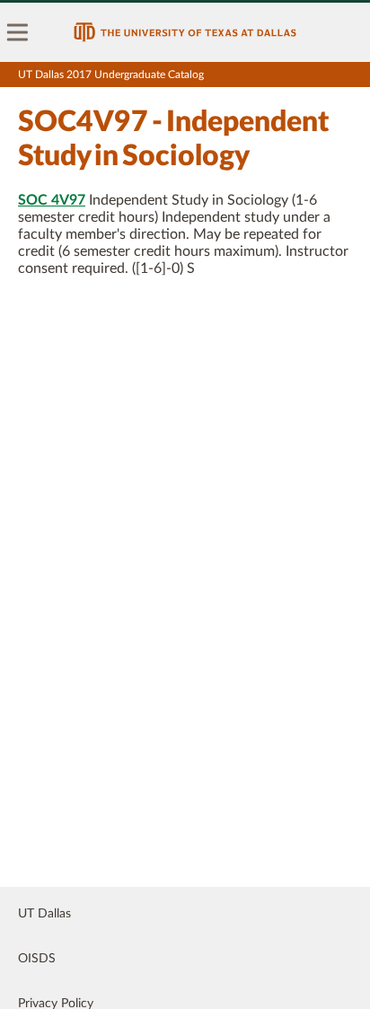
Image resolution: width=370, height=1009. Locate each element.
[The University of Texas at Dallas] (185, 32)
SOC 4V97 (51, 200)
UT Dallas (44, 914)
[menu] (18, 32)
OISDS (37, 958)
